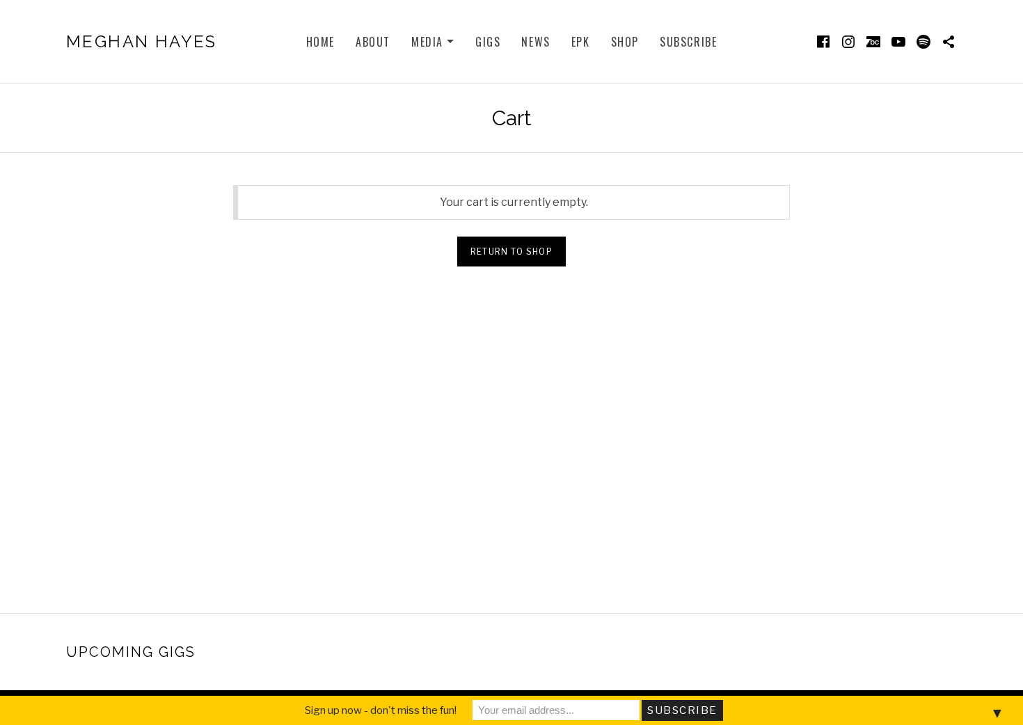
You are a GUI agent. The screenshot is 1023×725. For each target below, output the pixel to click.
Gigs (487, 41)
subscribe (688, 41)
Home (320, 41)
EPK (580, 41)
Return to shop (511, 251)
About (373, 41)
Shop (625, 41)
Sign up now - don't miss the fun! (381, 710)
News (535, 41)
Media (432, 42)
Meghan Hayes (141, 42)
